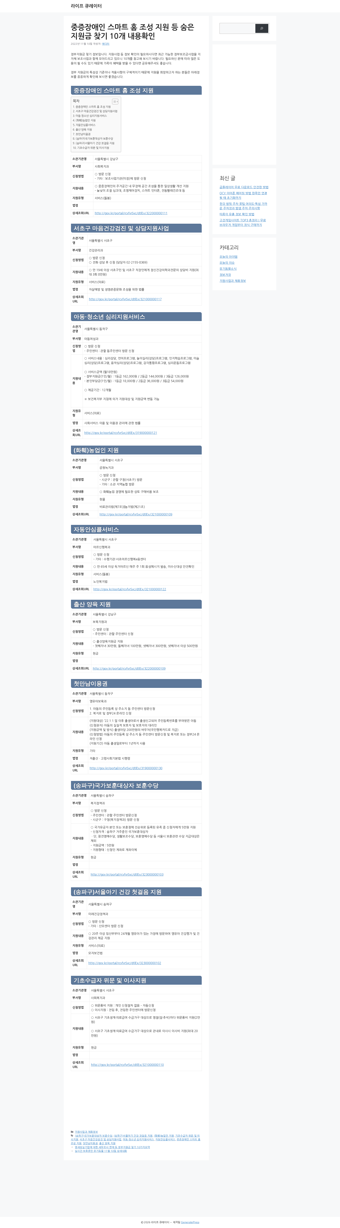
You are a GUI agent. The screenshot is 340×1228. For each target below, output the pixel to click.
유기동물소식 (228, 268)
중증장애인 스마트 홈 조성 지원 (93, 106)
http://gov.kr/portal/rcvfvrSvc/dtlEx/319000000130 (126, 768)
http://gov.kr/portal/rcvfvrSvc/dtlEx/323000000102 (124, 962)
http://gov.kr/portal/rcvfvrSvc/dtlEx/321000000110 (127, 1064)
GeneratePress (190, 1222)
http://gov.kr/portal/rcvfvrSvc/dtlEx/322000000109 (129, 668)
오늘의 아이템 (228, 256)
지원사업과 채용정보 (86, 1132)
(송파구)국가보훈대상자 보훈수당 (94, 138)
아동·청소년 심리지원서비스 (91, 116)
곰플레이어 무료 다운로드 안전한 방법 (244, 187)
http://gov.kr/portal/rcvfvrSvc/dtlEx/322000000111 (131, 213)
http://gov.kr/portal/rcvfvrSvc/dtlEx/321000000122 (129, 589)
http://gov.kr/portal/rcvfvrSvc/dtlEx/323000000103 (127, 874)
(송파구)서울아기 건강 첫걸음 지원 (95, 143)
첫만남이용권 (83, 134)
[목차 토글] (113, 102)
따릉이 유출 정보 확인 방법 (237, 214)
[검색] (261, 28)
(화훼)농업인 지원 (86, 120)
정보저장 (225, 274)
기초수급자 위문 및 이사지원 (93, 148)
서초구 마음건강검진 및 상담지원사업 (96, 111)
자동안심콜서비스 (85, 125)
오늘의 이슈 (227, 262)
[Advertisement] (136, 1100)
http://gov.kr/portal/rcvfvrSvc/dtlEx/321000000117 (125, 299)
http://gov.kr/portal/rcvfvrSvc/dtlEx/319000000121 (120, 432)
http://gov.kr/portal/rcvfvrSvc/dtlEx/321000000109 (136, 514)
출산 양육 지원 (84, 129)
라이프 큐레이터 (86, 6)
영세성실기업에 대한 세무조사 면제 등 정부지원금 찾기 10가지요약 (112, 1147)
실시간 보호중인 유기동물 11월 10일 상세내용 (101, 1151)
